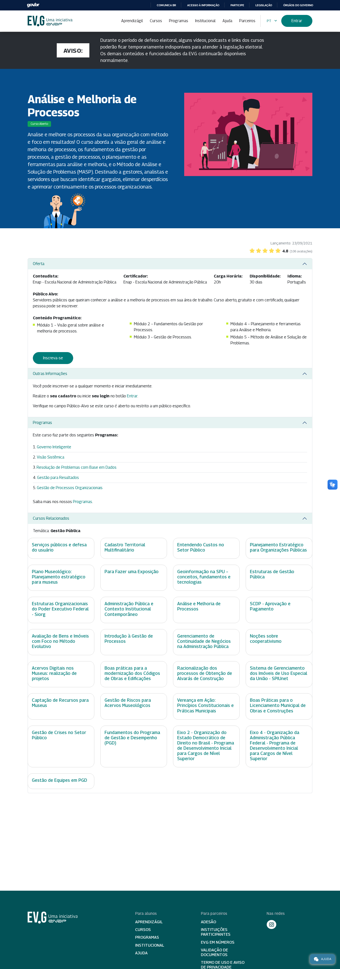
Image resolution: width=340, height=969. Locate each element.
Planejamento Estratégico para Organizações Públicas (278, 547)
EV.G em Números (217, 942)
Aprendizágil (132, 20)
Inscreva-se (53, 358)
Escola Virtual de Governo (50, 21)
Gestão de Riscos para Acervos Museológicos (128, 702)
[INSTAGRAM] (272, 924)
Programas (178, 20)
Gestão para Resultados (58, 477)
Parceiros (247, 20)
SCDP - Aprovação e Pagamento (270, 606)
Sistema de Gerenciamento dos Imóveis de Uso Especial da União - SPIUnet (278, 673)
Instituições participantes (215, 932)
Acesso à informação (203, 5)
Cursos (156, 20)
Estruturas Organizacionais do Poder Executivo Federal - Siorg (60, 609)
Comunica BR (166, 5)
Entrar (296, 20)
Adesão (208, 922)
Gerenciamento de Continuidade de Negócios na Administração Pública (204, 641)
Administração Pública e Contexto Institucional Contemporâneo (129, 609)
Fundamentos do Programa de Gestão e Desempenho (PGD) (132, 737)
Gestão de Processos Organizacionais (70, 487)
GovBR (33, 5)
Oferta (38, 263)
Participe (237, 5)
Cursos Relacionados (51, 518)
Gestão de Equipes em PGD (59, 780)
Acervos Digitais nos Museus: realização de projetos (54, 673)
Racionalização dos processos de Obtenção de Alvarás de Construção (204, 673)
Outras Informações (50, 373)
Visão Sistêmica (50, 457)
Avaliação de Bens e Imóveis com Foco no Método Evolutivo (60, 641)
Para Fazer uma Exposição (132, 571)
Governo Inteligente (54, 447)
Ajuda (227, 20)
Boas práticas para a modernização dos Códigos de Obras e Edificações (132, 673)
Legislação (263, 5)
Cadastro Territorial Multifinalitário (125, 547)
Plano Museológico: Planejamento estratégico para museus (58, 577)
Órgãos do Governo (298, 5)
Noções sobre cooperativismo (266, 638)
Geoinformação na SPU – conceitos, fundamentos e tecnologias (203, 577)
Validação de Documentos (214, 952)
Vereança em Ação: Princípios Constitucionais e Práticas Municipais (205, 705)
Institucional (205, 20)
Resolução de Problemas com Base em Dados (76, 467)
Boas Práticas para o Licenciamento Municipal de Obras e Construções (278, 705)
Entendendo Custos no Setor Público (200, 547)
